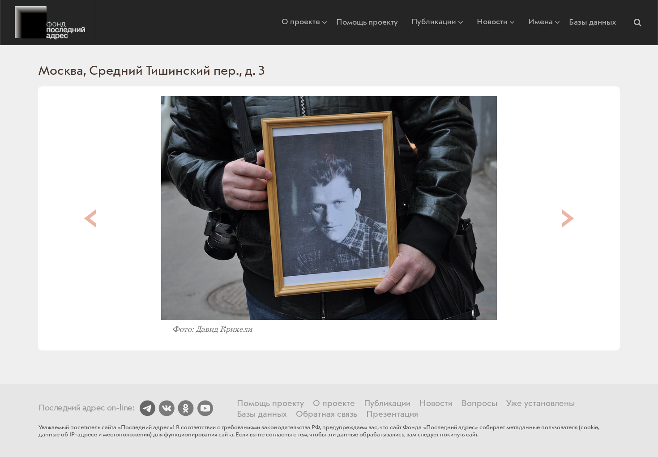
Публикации (433, 22)
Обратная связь (326, 414)
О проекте (301, 22)
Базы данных (592, 22)
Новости (492, 22)
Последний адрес (48, 22)
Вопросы (479, 403)
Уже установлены (540, 403)
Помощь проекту (367, 22)
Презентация (392, 414)
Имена (540, 22)
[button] (637, 22)
